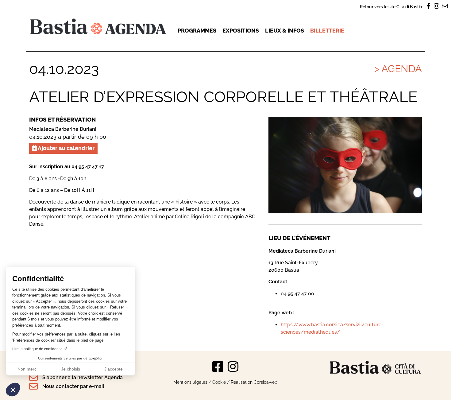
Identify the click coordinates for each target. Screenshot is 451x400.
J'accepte (113, 369)
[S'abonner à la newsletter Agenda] (33, 377)
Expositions (240, 30)
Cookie (219, 382)
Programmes (197, 30)
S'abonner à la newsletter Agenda (82, 377)
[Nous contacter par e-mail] (33, 386)
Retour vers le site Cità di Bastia (391, 6)
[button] (13, 389)
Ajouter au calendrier (65, 148)
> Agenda (398, 68)
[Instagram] (233, 366)
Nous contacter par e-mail (73, 386)
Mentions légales (190, 382)
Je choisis (70, 369)
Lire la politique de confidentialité (39, 349)
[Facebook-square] (218, 366)
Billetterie (327, 30)
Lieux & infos (284, 30)
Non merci (27, 369)
